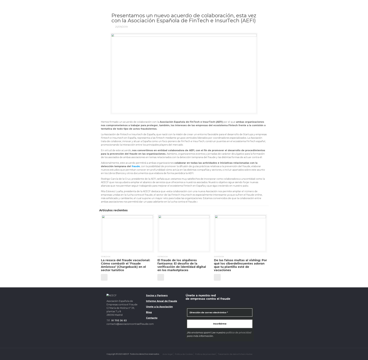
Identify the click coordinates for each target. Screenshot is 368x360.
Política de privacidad (205, 354)
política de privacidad (238, 332)
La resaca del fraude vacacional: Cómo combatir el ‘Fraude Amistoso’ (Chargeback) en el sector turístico (125, 265)
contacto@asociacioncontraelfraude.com (130, 324)
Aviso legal (167, 354)
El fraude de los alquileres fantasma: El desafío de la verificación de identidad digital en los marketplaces (181, 265)
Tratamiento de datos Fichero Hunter (235, 354)
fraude (136, 166)
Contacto (151, 318)
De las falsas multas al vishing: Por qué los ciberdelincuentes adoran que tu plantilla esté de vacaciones (240, 265)
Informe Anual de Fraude (161, 301)
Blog (149, 312)
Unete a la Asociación (159, 306)
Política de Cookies (184, 354)
